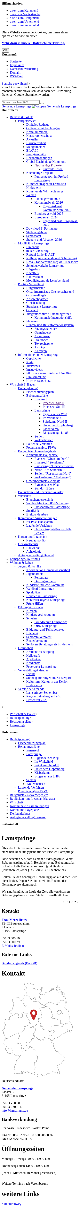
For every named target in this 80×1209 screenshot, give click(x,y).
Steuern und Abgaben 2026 (44, 239)
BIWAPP (32, 150)
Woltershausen (43, 440)
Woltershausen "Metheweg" (52, 477)
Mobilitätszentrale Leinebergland (47, 280)
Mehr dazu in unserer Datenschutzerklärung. (33, 43)
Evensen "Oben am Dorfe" (52, 458)
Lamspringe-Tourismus (25, 559)
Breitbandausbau (37, 514)
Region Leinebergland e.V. (43, 696)
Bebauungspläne (37, 395)
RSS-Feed (16, 76)
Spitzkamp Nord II (55, 421)
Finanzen (32, 321)
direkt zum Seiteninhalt (25, 25)
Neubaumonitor (36, 540)
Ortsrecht (32, 310)
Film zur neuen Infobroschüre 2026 (49, 373)
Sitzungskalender (45, 328)
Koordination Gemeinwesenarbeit (48, 570)
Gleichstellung (35, 302)
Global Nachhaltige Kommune (46, 161)
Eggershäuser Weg (55, 414)
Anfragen (40, 351)
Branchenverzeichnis (39, 499)
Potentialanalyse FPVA (41, 447)
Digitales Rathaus (37, 124)
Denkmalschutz (28, 544)
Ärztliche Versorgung (40, 651)
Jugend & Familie (29, 566)
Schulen (31, 618)
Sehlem (39, 436)
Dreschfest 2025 (36, 700)
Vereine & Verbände (31, 689)
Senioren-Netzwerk (38, 637)
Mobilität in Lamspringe (33, 243)
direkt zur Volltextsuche (25, 14)
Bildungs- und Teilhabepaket (45, 629)
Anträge (39, 347)
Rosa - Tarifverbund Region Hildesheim (52, 262)
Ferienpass (41, 577)
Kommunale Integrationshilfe (53, 317)
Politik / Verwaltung (31, 284)
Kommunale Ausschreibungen (37, 518)
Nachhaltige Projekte (48, 165)
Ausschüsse (42, 336)
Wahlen (31, 195)
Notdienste (33, 663)
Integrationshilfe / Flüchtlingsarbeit (48, 314)
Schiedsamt (33, 236)
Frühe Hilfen (34, 603)
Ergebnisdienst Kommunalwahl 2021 (57, 208)
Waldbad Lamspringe (40, 588)
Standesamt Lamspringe (41, 306)
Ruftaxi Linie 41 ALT (40, 254)
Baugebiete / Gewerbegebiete (37, 451)
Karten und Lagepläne (32, 536)
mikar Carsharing (37, 250)
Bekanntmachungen (39, 158)
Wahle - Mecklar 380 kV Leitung (47, 503)
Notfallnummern (37, 132)
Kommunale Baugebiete (42, 455)
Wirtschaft (24, 496)
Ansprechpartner (37, 299)
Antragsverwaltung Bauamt (36, 555)
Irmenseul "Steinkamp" (49, 462)
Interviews (33, 366)
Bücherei (32, 633)
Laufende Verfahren (39, 444)
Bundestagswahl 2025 (48, 213)
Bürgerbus (33, 269)
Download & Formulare (41, 228)
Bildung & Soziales (30, 607)
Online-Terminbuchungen (43, 128)
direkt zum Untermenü (24, 21)
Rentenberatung (36, 640)
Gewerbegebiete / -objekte (43, 481)
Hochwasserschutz (38, 380)
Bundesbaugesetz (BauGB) (19, 963)
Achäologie (33, 551)
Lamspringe (42, 410)
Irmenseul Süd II (53, 403)
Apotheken (33, 659)
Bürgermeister (35, 288)
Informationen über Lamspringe (38, 354)
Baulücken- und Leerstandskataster (40, 492)
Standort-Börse (44, 488)
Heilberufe (33, 655)
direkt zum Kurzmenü (24, 10)
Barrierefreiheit (36, 143)
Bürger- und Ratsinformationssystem (50, 325)
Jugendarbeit (34, 574)
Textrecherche (43, 343)
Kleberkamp (51, 429)
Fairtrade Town (53, 169)
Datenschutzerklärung (24, 69)
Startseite (16, 61)
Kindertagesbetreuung (40, 614)
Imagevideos (34, 369)
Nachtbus (32, 273)
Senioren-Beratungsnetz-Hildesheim (49, 644)
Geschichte (33, 358)
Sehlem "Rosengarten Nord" (53, 473)
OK (5, 50)
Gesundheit (25, 648)
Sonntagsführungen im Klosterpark (49, 677)
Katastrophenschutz (39, 135)
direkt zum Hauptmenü (25, 18)
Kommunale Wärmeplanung (44, 191)
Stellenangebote (36, 232)
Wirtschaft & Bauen (22, 384)
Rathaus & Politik (21, 117)
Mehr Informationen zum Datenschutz (26, 98)
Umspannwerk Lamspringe (52, 507)
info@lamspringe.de (15, 1110)
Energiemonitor (36, 154)
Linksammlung (36, 377)
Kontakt (15, 72)
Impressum (17, 65)
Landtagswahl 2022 (47, 199)
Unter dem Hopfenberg (58, 425)
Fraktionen (41, 340)
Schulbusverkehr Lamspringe (45, 265)
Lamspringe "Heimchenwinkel (54, 466)
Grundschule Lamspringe (50, 622)
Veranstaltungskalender (33, 670)
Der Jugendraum (45, 581)
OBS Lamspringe (45, 626)
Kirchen (31, 611)
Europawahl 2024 (46, 217)
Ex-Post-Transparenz (39, 522)
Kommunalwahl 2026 (48, 202)
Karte (29, 362)
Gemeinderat (42, 332)
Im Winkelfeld (52, 418)
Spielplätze (33, 592)
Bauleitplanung (28, 388)
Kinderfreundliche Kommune (45, 585)
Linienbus (32, 247)
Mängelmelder (35, 147)
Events (30, 674)
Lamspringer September (41, 692)
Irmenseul (40, 399)
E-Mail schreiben (13, 945)
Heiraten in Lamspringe (41, 596)
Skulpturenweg (11, 1203)
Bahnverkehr (34, 276)
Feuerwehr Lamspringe (41, 666)
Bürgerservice (27, 121)
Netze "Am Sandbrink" (49, 470)
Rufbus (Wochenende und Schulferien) (51, 258)
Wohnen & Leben (21, 562)
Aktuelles (32, 139)
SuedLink (32, 510)
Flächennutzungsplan (40, 392)
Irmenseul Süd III (54, 406)
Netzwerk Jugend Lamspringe (45, 600)
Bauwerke (33, 548)
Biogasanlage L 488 (56, 432)
